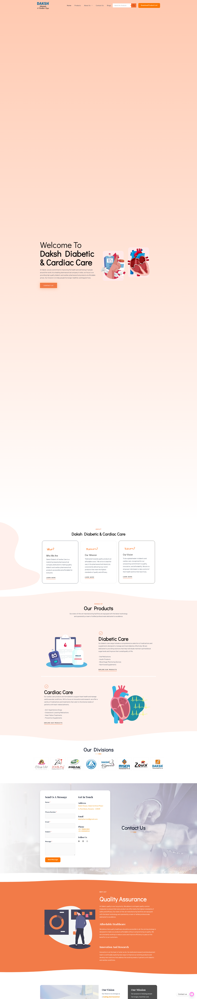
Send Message (53, 860)
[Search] (133, 5)
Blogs (109, 5)
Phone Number (51, 812)
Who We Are (52, 555)
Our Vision (128, 554)
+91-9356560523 (84, 831)
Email (47, 822)
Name (47, 802)
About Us (87, 5)
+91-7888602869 (84, 829)
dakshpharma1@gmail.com (88, 819)
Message (48, 841)
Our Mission (91, 554)
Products (77, 5)
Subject (48, 832)
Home (69, 5)
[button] (149, 5)
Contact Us (100, 5)
